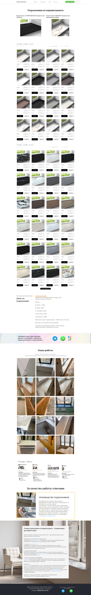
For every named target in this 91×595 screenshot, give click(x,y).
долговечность (34, 544)
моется (28, 560)
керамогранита (35, 540)
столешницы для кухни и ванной (47, 516)
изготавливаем (57, 569)
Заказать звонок (70, 1)
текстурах (43, 553)
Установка (26, 558)
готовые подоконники (55, 570)
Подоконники (27, 565)
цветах (38, 553)
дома (38, 554)
